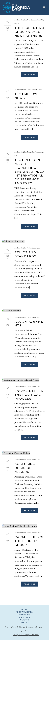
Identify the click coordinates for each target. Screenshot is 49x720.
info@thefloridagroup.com (26, 634)
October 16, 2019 (37, 90)
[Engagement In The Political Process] (24, 379)
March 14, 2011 (36, 248)
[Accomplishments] (24, 310)
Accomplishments (28, 323)
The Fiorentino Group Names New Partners (29, 31)
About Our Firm (21, 20)
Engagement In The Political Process (28, 394)
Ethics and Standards (25, 254)
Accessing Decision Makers (24, 468)
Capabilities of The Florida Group (29, 541)
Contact (24, 622)
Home (24, 609)
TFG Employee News (27, 96)
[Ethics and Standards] (24, 241)
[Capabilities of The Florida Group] (24, 526)
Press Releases (31, 20)
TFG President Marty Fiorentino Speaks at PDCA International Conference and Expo (29, 171)
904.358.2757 (24, 631)
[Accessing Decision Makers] (24, 453)
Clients (24, 620)
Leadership (30, 152)
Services (24, 615)
